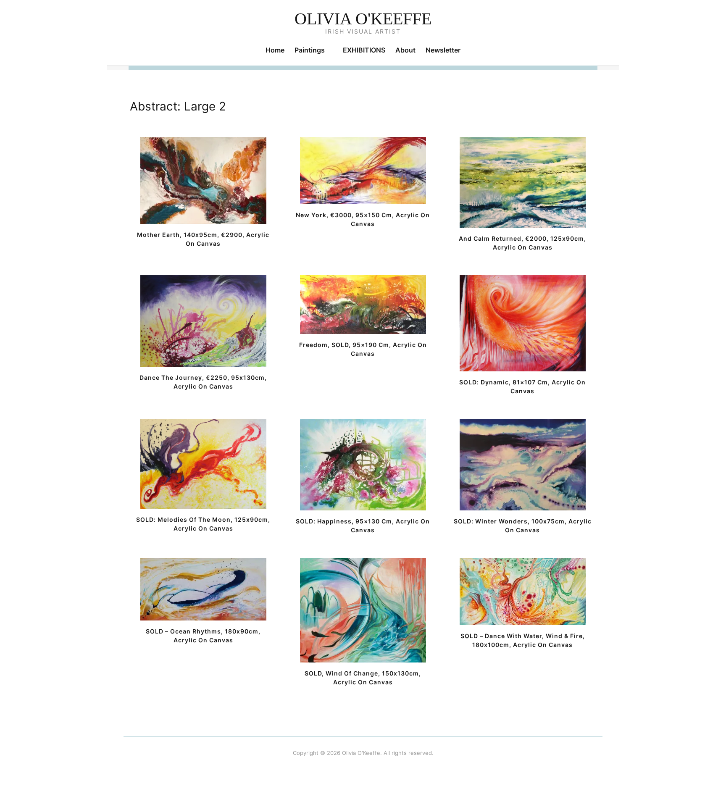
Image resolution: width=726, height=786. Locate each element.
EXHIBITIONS (364, 50)
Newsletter (443, 50)
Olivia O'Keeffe (363, 18)
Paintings (310, 50)
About (405, 50)
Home (275, 50)
